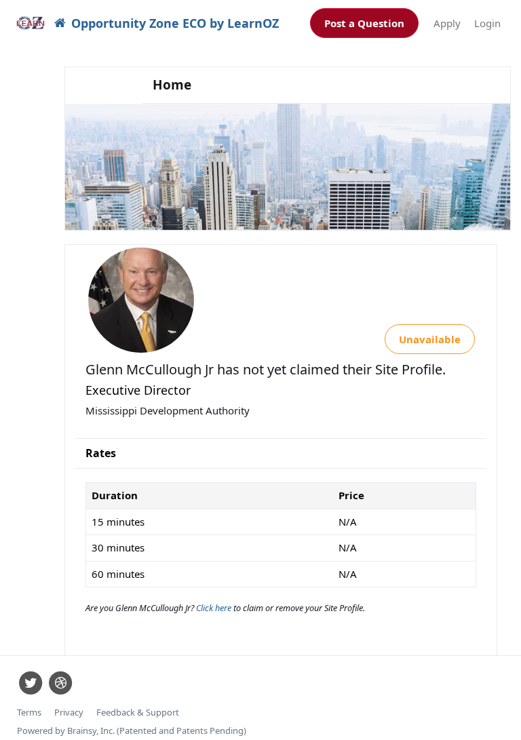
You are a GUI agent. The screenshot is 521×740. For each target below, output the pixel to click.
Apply (447, 23)
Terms (29, 712)
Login (487, 23)
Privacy (68, 712)
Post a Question (364, 23)
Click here (214, 608)
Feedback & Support (137, 712)
